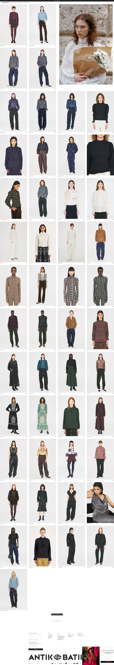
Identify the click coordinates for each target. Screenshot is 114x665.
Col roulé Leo (2, 306)
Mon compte (49, 636)
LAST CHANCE (12, 2)
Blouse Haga (31, 306)
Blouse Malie (31, 393)
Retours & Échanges (50, 635)
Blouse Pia (30, 219)
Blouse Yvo (88, 219)
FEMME (15, 2)
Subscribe (35, 649)
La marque (21, 2)
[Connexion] (108, 2)
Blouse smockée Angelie (3, 610)
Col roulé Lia (60, 306)
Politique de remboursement (61, 636)
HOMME (18, 2)
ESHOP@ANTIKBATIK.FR (70, 636)
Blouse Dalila (31, 132)
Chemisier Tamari (2, 132)
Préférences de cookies (61, 639)
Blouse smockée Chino (3, 219)
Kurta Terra (89, 393)
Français (29, 663)
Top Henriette (2, 480)
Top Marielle (60, 523)
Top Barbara (89, 523)
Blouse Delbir (60, 132)
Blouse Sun (31, 480)
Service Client (59, 635)
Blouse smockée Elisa (90, 132)
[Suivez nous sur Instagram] (78, 663)
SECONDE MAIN (26, 2)
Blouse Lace (60, 219)
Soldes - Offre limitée (57, 0)
